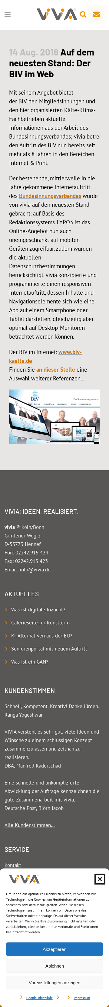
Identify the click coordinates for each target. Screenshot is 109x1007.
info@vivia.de (35, 569)
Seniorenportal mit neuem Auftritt (49, 648)
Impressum (82, 997)
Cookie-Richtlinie (39, 997)
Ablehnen (54, 966)
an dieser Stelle (55, 369)
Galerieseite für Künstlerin (40, 622)
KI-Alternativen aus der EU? (41, 635)
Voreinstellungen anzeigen (54, 982)
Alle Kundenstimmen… (30, 825)
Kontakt (13, 865)
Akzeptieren (54, 949)
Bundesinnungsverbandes (50, 195)
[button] (100, 879)
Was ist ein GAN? (29, 661)
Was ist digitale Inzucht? (38, 609)
